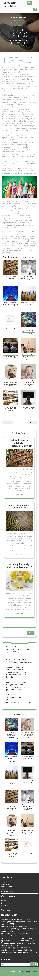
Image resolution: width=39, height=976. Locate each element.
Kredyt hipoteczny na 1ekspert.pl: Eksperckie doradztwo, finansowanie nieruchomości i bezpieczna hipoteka (17, 672)
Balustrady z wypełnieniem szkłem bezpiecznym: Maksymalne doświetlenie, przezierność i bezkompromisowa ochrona (19, 700)
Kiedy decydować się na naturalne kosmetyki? (19, 566)
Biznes (4, 900)
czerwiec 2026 (7, 887)
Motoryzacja (6, 910)
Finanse (4, 905)
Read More (19, 495)
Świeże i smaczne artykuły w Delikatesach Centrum (19, 443)
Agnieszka (17, 43)
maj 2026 (5, 889)
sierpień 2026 (7, 882)
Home (14, 18)
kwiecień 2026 (7, 891)
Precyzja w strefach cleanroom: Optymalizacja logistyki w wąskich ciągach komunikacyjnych (19, 659)
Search (36, 9)
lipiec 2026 (5, 884)
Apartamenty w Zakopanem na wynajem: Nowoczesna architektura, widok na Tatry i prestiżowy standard (19, 942)
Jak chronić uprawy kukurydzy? (19, 506)
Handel (22, 18)
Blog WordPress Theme (19, 972)
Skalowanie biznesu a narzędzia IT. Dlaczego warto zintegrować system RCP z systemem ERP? (18, 649)
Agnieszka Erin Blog (9, 4)
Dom (3, 903)
